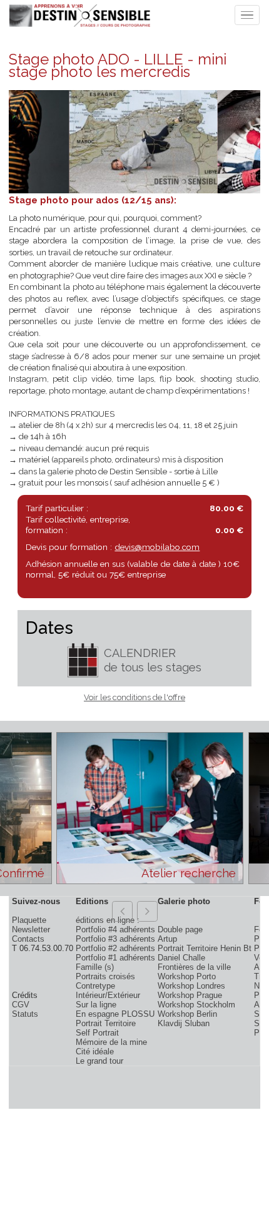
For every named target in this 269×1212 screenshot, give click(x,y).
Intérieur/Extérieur (108, 995)
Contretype (95, 985)
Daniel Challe (181, 957)
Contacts (28, 939)
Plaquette (29, 920)
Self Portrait (97, 1032)
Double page (180, 929)
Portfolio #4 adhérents (115, 929)
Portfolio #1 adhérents (115, 957)
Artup (167, 939)
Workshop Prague (190, 995)
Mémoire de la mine (111, 1042)
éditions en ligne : (108, 920)
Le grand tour (99, 1061)
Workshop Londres (191, 985)
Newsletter (31, 929)
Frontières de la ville (194, 967)
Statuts (25, 1014)
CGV (20, 1004)
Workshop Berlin (187, 1014)
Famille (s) (95, 967)
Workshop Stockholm (196, 1004)
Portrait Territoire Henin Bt (204, 948)
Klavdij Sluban (184, 1023)
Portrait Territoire (106, 1023)
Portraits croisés (105, 976)
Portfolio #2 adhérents (115, 948)
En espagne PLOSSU (115, 1014)
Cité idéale (95, 1051)
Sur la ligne (96, 1004)
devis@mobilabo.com (157, 547)
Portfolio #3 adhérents (115, 939)
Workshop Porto (187, 976)
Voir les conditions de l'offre (134, 697)
